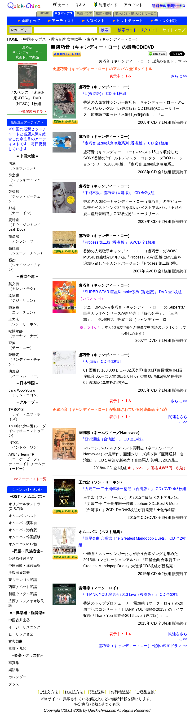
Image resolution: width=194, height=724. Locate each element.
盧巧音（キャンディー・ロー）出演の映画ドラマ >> (142, 61)
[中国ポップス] (63, 15)
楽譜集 (14, 670)
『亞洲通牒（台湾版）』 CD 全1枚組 (112, 439)
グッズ (14, 684)
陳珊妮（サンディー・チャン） (24, 359)
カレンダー (17, 677)
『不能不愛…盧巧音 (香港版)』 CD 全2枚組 (117, 193)
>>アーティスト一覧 (30, 479)
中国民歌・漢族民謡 (24, 565)
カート (63, 5)
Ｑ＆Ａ (80, 5)
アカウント (133, 5)
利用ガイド (108, 5)
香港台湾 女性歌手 (66, 39)
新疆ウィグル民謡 (23, 594)
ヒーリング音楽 (21, 634)
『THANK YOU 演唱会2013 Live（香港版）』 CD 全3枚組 (130, 595)
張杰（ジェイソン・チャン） (24, 264)
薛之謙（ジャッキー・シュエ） (24, 179)
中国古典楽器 (19, 620)
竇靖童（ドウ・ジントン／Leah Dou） (24, 224)
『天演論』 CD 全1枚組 (101, 362)
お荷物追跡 (120, 692)
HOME (12, 39)
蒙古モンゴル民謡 (23, 580)
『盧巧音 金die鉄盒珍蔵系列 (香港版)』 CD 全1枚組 (124, 143)
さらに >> (179, 76)
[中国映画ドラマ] (84, 15)
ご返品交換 (145, 692)
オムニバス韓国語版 (24, 537)
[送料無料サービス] (169, 8)
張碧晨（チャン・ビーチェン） (24, 196)
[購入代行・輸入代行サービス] (135, 15)
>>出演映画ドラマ (32, 112)
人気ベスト (95, 21)
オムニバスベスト (23, 516)
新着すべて (30, 21)
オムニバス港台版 (23, 530)
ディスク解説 (165, 21)
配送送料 (97, 692)
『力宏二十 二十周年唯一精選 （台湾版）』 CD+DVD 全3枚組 (133, 489)
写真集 (14, 663)
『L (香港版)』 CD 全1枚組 (103, 94)
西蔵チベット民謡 (23, 587)
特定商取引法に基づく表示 (97, 704)
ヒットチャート (129, 21)
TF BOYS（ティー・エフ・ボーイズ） (26, 414)
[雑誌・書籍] (103, 15)
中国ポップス (34, 39)
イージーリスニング (24, 627)
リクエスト (149, 30)
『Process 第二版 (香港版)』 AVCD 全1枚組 (118, 242)
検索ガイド (127, 30)
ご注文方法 (48, 692)
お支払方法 (73, 692)
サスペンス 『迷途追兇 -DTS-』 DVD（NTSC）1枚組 (27, 98)
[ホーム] (44, 15)
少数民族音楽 (19, 573)
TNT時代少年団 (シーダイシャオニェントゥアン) (27, 430)
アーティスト (63, 21)
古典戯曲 (16, 641)
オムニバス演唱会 (23, 523)
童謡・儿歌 (17, 648)
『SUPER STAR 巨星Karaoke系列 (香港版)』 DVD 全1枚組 (131, 292)
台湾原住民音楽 (21, 558)
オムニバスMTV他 (23, 544)
